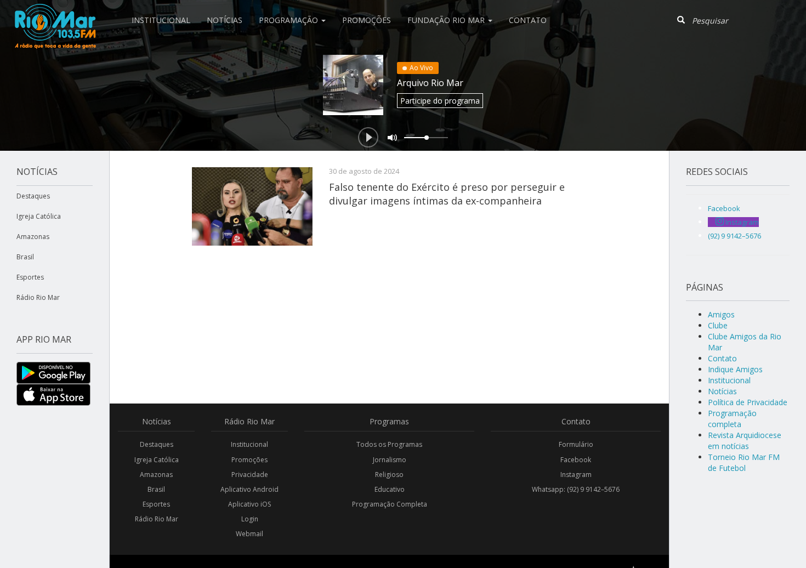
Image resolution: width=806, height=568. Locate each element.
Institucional (161, 20)
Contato (528, 20)
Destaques (33, 196)
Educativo (389, 489)
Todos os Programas (389, 444)
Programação (289, 20)
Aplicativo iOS (249, 504)
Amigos (721, 314)
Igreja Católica (38, 216)
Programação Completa (389, 504)
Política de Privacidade (747, 402)
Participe (440, 100)
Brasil (25, 257)
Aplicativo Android (249, 489)
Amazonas (32, 236)
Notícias (224, 20)
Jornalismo (389, 459)
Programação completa (732, 418)
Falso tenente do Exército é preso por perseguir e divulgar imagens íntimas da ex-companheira (447, 193)
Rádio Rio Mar (38, 297)
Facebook (575, 459)
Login (249, 519)
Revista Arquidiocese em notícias (744, 440)
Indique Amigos (735, 369)
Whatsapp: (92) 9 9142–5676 (576, 489)
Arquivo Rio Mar (430, 83)
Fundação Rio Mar (447, 20)
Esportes (30, 277)
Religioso (389, 474)
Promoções (366, 20)
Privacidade (249, 474)
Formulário (576, 444)
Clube (718, 325)
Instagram (576, 474)
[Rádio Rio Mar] (55, 13)
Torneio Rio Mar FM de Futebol (744, 462)
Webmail (249, 533)
